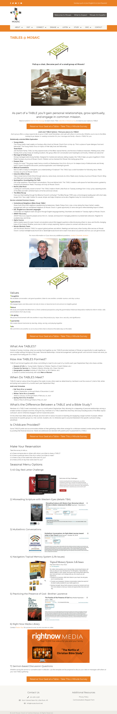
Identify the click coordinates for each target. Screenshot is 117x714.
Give (87, 27)
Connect (40, 27)
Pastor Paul (19, 627)
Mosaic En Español (98, 15)
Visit (28, 27)
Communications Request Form (83, 700)
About (17, 27)
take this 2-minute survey (67, 121)
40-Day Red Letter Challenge (28, 469)
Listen (65, 27)
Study (76, 27)
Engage (53, 27)
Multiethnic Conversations (27, 529)
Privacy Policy (83, 697)
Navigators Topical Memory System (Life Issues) (39, 556)
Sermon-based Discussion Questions (33, 666)
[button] (22, 27)
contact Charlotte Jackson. (79, 235)
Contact (98, 27)
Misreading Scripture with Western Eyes (34, 499)
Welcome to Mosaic (62, 15)
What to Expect (80, 15)
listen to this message (37, 121)
